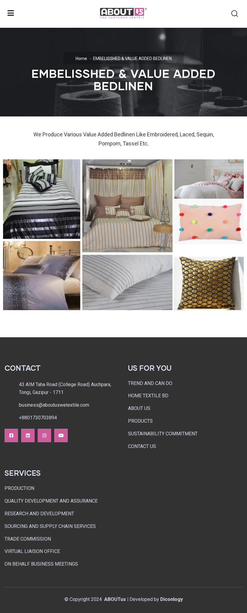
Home (81, 58)
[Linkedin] (28, 435)
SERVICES (23, 472)
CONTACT (23, 368)
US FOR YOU (149, 368)
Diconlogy (171, 599)
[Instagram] (44, 435)
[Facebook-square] (11, 435)
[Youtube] (61, 435)
